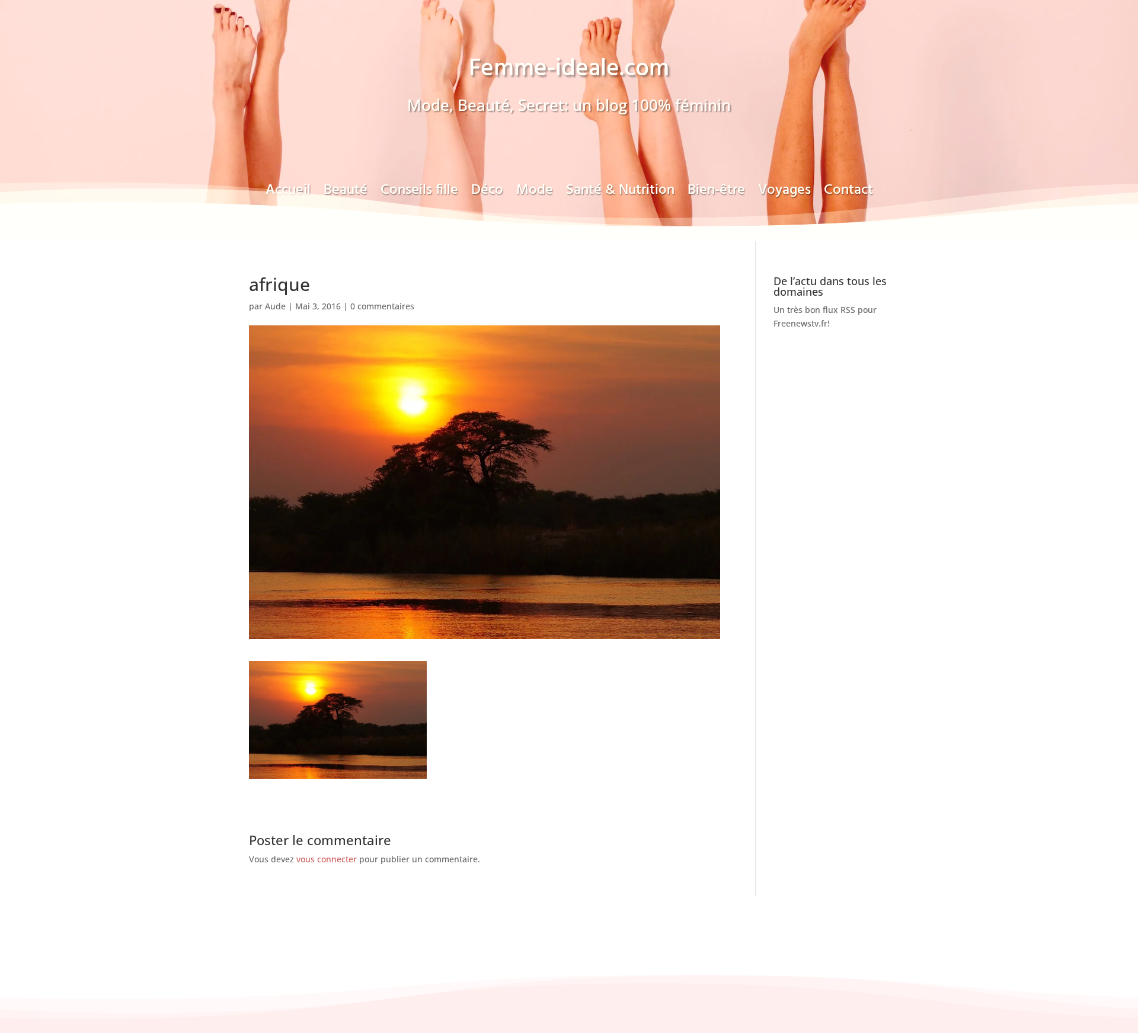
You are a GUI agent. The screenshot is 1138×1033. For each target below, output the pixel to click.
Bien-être (716, 194)
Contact (848, 194)
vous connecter (326, 859)
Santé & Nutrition (620, 194)
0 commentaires (382, 306)
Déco (487, 194)
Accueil (288, 194)
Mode (534, 194)
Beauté (345, 194)
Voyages (784, 194)
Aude (275, 306)
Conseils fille (419, 194)
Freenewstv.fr (800, 323)
